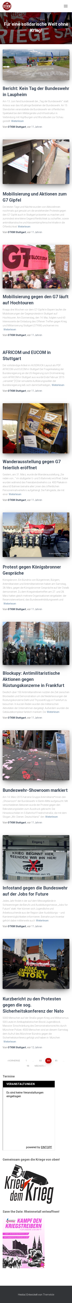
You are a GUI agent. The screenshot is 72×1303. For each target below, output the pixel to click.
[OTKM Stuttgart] (8, 6)
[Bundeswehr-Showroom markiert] (36, 755)
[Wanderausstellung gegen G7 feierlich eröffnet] (36, 428)
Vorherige (14, 1060)
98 (28, 1066)
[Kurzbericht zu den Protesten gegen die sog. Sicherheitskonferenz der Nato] (36, 964)
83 (40, 1060)
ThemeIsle (48, 1294)
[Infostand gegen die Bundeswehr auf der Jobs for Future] (36, 857)
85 (56, 1060)
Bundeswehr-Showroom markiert (35, 790)
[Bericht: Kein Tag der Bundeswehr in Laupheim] (36, 64)
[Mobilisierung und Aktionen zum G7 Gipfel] (36, 161)
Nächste (39, 1066)
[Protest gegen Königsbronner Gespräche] (36, 534)
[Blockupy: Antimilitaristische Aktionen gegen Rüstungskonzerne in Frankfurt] (36, 643)
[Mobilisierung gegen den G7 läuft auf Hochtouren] (36, 266)
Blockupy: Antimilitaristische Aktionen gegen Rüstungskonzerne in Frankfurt (33, 679)
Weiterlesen (17, 121)
